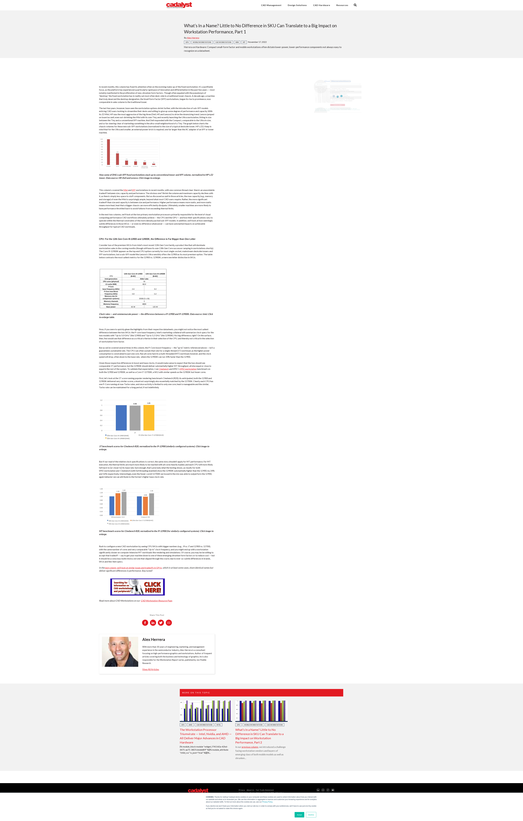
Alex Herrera (193, 37)
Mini (125, 190)
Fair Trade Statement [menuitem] (265, 790)
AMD (190, 725)
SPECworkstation (188, 369)
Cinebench (164, 369)
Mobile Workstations (202, 42)
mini (237, 42)
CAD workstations (223, 42)
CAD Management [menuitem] (271, 5)
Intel (219, 725)
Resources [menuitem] (342, 5)
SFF (244, 42)
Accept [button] (299, 815)
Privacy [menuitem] (242, 790)
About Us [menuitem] (250, 790)
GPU (187, 42)
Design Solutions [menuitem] (297, 5)
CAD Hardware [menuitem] (321, 5)
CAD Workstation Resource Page (156, 600)
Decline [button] (311, 815)
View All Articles (150, 669)
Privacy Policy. (267, 802)
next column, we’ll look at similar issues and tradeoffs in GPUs (133, 567)
